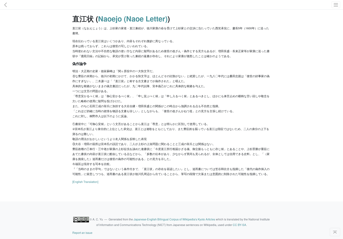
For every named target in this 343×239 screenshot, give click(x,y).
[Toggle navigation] (336, 4)
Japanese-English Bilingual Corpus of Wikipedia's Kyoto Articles (174, 219)
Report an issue (82, 233)
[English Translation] (85, 182)
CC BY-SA (239, 225)
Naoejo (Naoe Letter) (133, 18)
